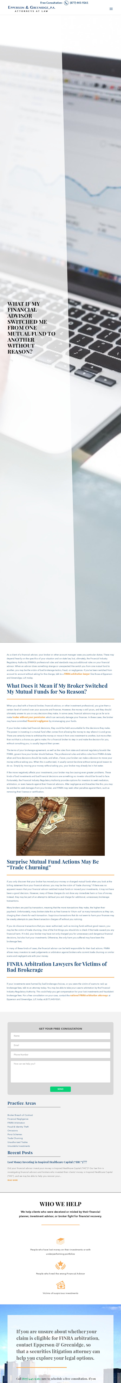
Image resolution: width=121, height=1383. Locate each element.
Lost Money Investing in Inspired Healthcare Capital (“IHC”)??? (47, 1162)
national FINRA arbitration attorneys (89, 995)
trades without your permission (29, 717)
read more (13, 1180)
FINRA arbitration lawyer (77, 674)
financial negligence (38, 721)
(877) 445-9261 (31, 1378)
